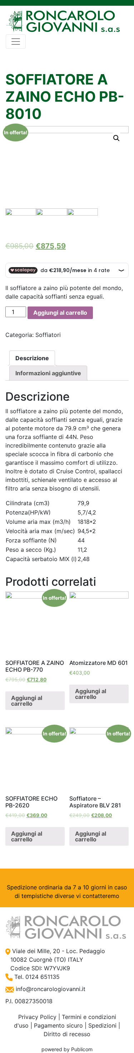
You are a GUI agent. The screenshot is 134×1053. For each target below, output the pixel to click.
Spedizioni (102, 1025)
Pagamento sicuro (58, 1025)
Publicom (82, 1049)
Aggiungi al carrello (60, 312)
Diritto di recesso (67, 1034)
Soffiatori (48, 334)
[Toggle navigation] (16, 41)
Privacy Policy (37, 1016)
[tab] (32, 358)
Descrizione (32, 358)
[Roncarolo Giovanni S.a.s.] (63, 21)
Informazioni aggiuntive (48, 373)
